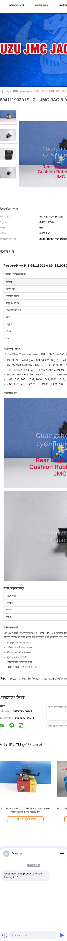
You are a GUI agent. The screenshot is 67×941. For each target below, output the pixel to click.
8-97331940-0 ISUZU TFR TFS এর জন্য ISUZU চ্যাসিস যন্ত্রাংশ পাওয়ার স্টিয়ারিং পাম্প (25, 810)
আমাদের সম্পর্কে (16, 5)
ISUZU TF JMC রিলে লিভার (23, 678)
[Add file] (4, 935)
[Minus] (62, 853)
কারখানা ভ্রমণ (41, 5)
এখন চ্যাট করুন (28, 819)
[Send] (62, 935)
